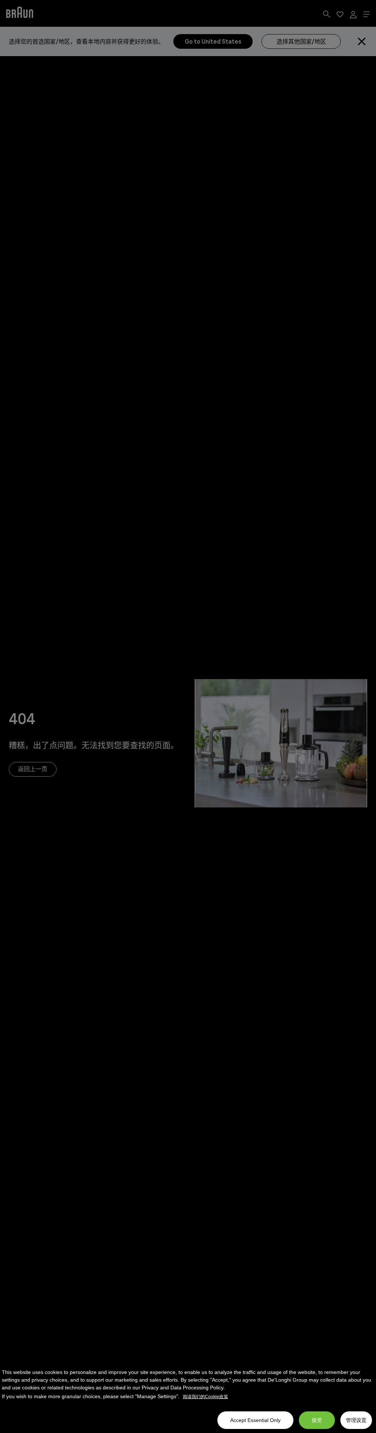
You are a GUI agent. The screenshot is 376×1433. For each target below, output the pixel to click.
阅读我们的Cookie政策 (205, 1396)
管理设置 (356, 1420)
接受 (317, 1420)
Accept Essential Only (255, 1420)
